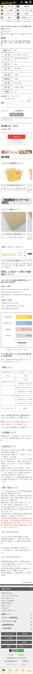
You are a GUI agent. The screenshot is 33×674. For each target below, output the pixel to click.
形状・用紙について (8, 598)
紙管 (8, 646)
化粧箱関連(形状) (8, 625)
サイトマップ (11, 664)
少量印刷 (24, 634)
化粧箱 (24, 642)
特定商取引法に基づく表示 (16, 658)
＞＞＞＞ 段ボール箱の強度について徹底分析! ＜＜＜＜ (16, 427)
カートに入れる (16, 142)
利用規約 (25, 661)
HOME (11, 655)
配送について (6, 605)
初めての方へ (6, 589)
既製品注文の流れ (7, 593)
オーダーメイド (9, 642)
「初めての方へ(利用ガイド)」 (9, 417)
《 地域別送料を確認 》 (9, 98)
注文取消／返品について (9, 610)
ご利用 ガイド (16, 670)
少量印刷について (16, 114)
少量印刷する (19, 111)
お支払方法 (5, 608)
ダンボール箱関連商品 (10, 618)
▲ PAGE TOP (27, 582)
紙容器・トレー (24, 646)
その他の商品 (6, 628)
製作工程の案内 (7, 603)
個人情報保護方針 (11, 661)
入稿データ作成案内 (8, 600)
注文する (16, 137)
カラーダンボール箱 (9, 621)
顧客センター (6, 614)
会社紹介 (21, 655)
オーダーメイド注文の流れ (10, 595)
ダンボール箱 (8, 634)
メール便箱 (8, 638)
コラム (23, 664)
